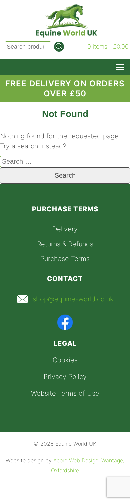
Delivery (65, 229)
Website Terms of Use (65, 393)
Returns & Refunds (65, 244)
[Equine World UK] (67, 35)
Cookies (65, 360)
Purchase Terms (65, 259)
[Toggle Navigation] (120, 67)
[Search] (59, 47)
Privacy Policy (65, 377)
